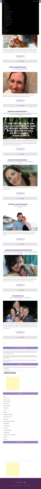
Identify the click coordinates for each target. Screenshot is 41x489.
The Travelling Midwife (8, 19)
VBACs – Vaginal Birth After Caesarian (20, 297)
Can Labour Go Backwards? (20, 69)
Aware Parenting (6, 398)
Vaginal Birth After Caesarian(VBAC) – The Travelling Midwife (20, 252)
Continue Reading (20, 56)
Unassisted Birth (6, 432)
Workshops (6, 26)
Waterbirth (6, 9)
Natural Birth (6, 419)
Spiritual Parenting (7, 425)
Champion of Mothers (20, 206)
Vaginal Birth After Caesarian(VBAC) (7, 17)
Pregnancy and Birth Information (9, 421)
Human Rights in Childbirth (8, 414)
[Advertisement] (12, 383)
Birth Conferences (7, 24)
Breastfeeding (6, 6)
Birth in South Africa (11, 111)
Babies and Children (7, 401)
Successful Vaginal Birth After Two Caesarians (20, 161)
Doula (4, 410)
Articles (4, 2)
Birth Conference (6, 403)
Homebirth (6, 4)
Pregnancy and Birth (7, 13)
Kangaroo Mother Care (8, 11)
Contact (4, 33)
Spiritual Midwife (6, 423)
